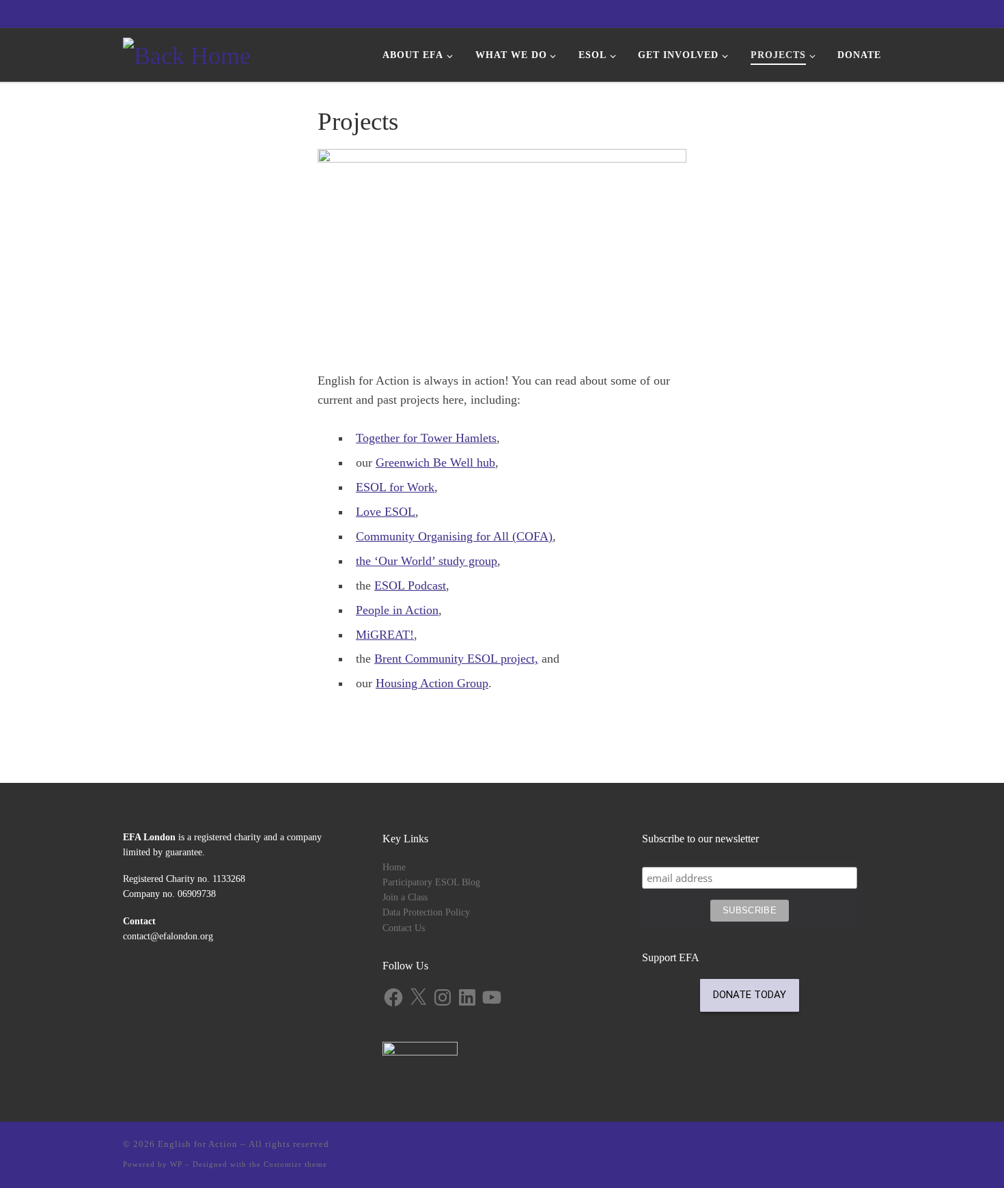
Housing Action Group (432, 683)
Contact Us (403, 928)
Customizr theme (295, 1164)
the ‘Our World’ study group (426, 561)
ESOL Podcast (410, 585)
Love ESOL (385, 512)
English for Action (198, 1144)
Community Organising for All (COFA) (454, 536)
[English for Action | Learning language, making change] (187, 53)
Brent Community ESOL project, (456, 658)
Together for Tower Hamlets (426, 438)
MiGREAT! (385, 634)
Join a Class (405, 897)
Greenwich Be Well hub (435, 462)
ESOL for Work (395, 487)
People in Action (397, 610)
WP (176, 1164)
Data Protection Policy (426, 912)
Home (394, 867)
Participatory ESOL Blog (431, 882)
